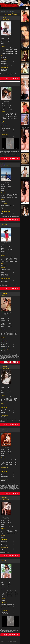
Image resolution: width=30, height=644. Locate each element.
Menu (4, 8)
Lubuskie (12, 11)
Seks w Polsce (5, 11)
